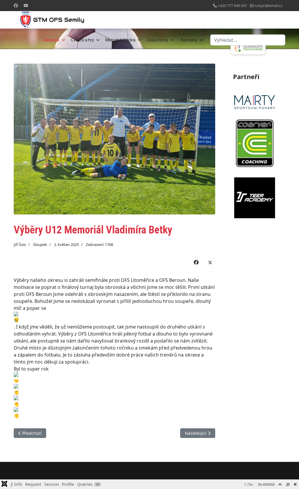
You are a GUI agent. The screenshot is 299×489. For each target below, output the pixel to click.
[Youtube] (26, 5)
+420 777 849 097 (232, 5)
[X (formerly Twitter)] (210, 262)
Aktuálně (51, 40)
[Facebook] (16, 5)
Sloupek (40, 244)
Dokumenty (157, 40)
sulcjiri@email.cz (268, 5)
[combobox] (247, 40)
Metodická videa (120, 40)
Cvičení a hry (82, 40)
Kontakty (189, 40)
